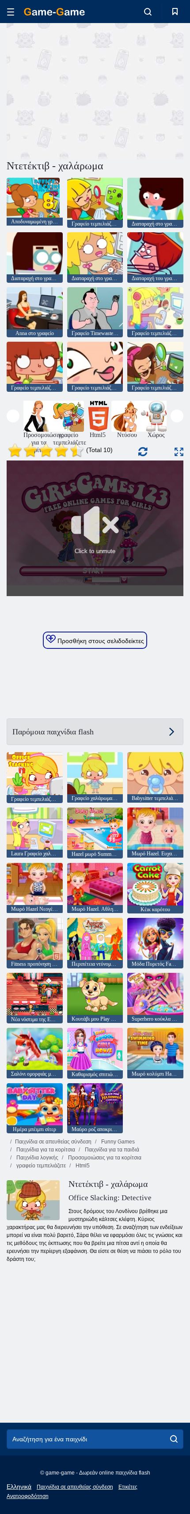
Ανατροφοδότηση (28, 1496)
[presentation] (13, 416)
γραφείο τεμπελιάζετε (40, 1166)
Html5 (82, 1166)
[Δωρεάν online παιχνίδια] (54, 12)
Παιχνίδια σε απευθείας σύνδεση (53, 1142)
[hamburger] (11, 11)
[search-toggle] (147, 11)
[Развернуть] (179, 452)
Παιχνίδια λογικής (36, 1158)
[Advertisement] (81, 90)
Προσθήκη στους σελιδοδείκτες (100, 640)
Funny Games (117, 1142)
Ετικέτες (127, 1487)
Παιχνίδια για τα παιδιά (111, 1150)
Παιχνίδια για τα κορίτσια (45, 1150)
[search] (173, 1439)
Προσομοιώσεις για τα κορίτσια (104, 1158)
